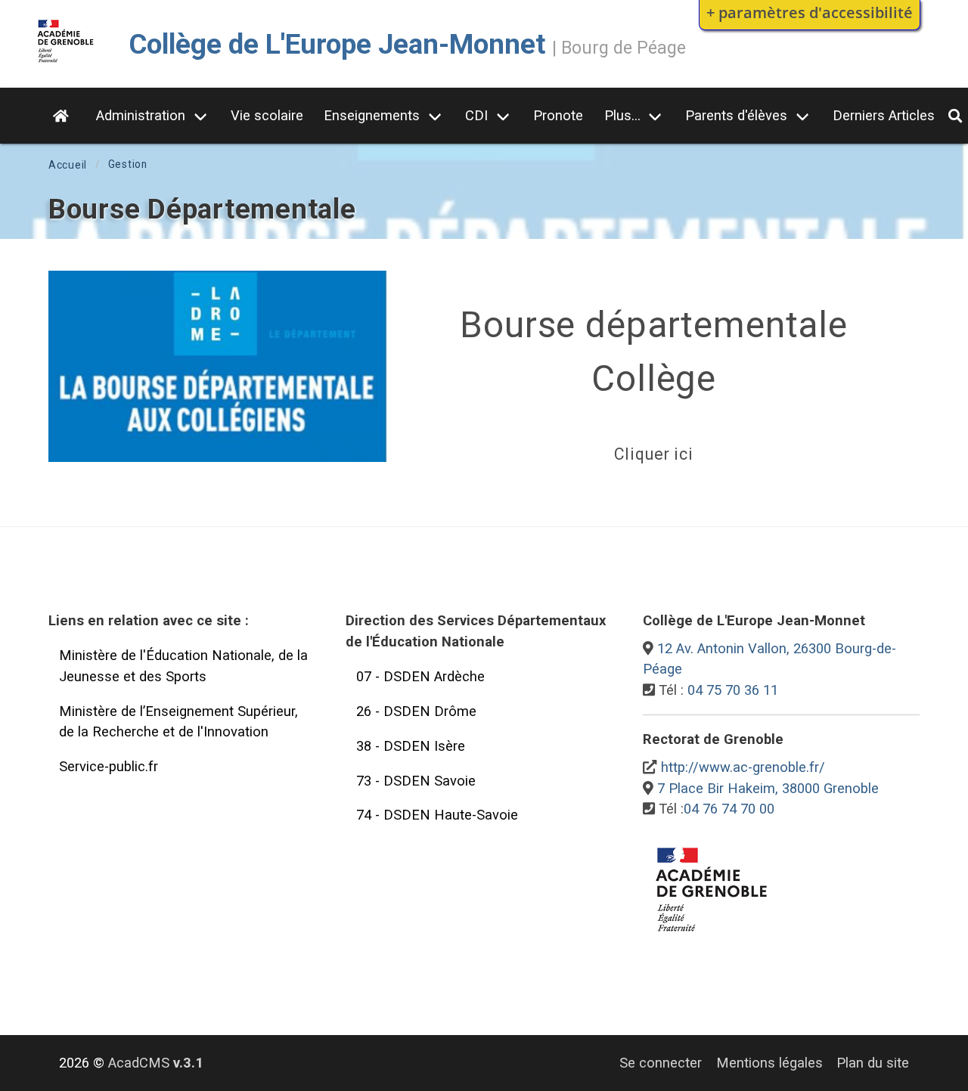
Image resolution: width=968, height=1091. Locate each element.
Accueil (67, 165)
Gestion (127, 164)
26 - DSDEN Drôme (416, 711)
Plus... (622, 115)
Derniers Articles (884, 115)
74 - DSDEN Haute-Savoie (437, 815)
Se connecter (660, 1063)
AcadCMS (155, 1063)
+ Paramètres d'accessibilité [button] (809, 12)
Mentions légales (769, 1063)
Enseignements (372, 115)
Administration (140, 115)
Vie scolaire (267, 115)
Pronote (558, 115)
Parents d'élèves (736, 115)
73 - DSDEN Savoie (416, 781)
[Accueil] (66, 63)
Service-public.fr (108, 766)
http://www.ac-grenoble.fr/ (743, 767)
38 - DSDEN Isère (410, 746)
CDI (476, 115)
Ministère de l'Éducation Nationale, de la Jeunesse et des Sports (183, 665)
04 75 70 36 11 (732, 690)
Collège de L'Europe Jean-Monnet (337, 44)
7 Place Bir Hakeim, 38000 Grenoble (768, 788)
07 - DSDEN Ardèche (420, 676)
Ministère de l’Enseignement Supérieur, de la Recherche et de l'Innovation (178, 721)
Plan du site (872, 1063)
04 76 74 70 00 (729, 809)
